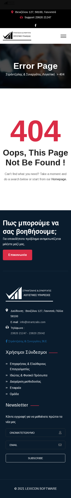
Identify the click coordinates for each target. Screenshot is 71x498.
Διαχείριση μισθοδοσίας (25, 381)
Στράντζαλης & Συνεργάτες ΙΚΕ (27, 341)
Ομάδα (14, 394)
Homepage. (59, 179)
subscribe (35, 458)
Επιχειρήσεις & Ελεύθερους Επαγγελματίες (28, 366)
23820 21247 (43, 17)
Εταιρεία (15, 387)
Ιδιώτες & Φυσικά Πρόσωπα (28, 375)
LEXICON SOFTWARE (41, 488)
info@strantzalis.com (32, 322)
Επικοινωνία (17, 254)
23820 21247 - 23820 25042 (28, 333)
